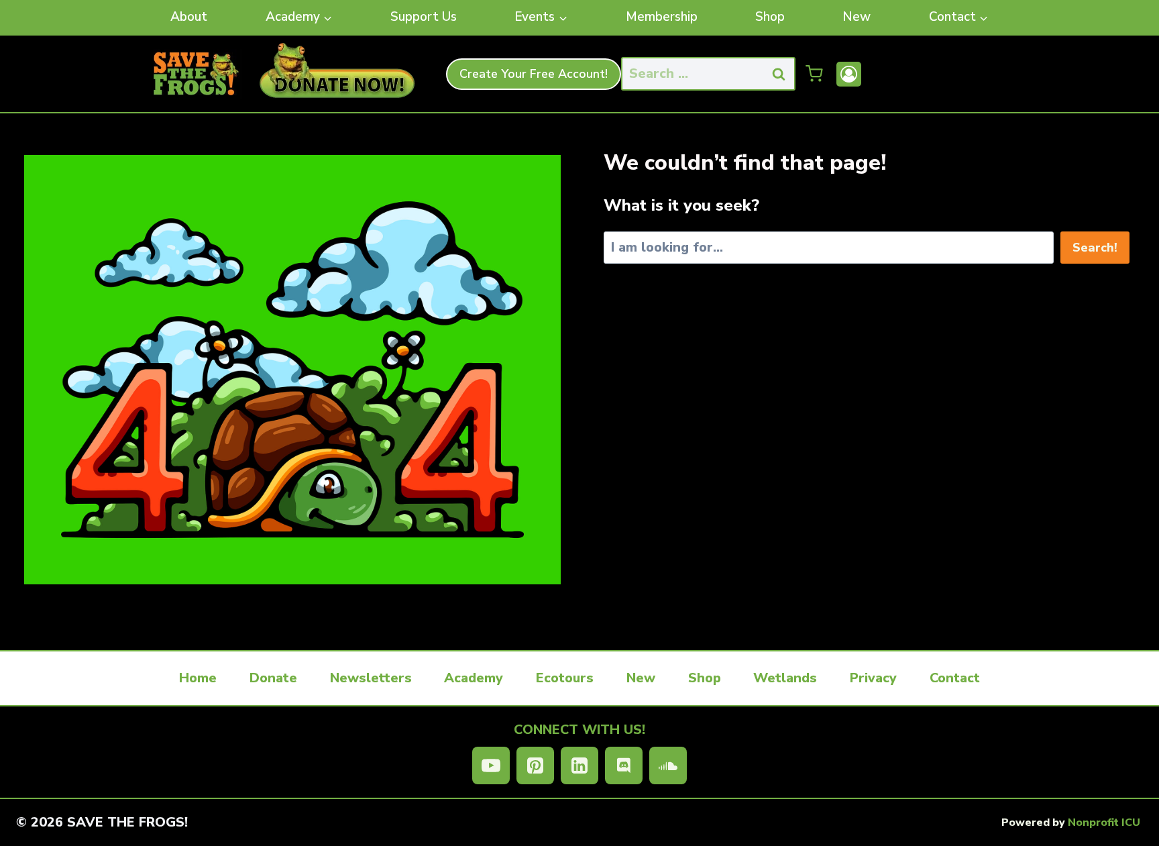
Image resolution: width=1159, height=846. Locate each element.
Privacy (873, 678)
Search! (1094, 248)
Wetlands (785, 678)
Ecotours (565, 678)
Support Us (423, 16)
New (856, 16)
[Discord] (624, 765)
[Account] (848, 74)
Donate (273, 678)
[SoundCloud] (668, 765)
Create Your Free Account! (533, 74)
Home (198, 678)
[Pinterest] (535, 765)
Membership (662, 16)
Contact (955, 678)
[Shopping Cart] (814, 74)
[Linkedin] (579, 765)
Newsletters (371, 678)
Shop (770, 16)
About (188, 16)
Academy (473, 678)
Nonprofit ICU (1104, 822)
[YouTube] (491, 765)
